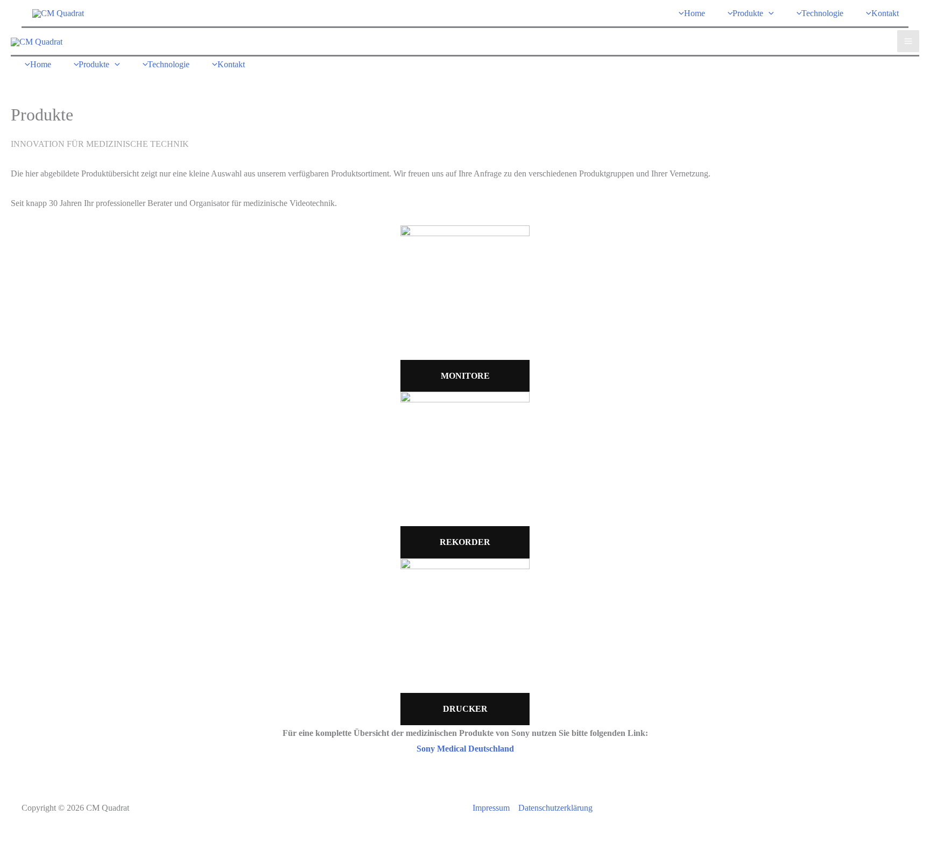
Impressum (491, 807)
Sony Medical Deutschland (465, 748)
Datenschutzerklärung (555, 807)
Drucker (465, 708)
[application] (768, 13)
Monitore (465, 375)
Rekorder (465, 542)
